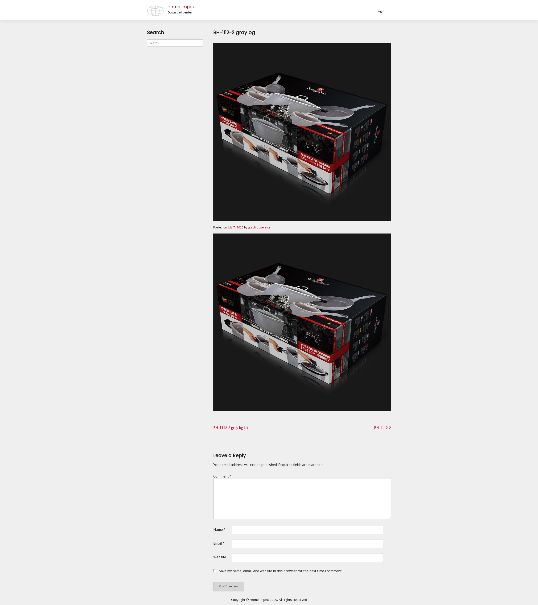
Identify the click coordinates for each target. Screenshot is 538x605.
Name (219, 529)
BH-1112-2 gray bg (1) (230, 427)
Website (219, 557)
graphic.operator (259, 227)
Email (218, 543)
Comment (222, 476)
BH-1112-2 (382, 427)
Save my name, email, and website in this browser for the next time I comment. (280, 571)
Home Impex (181, 7)
